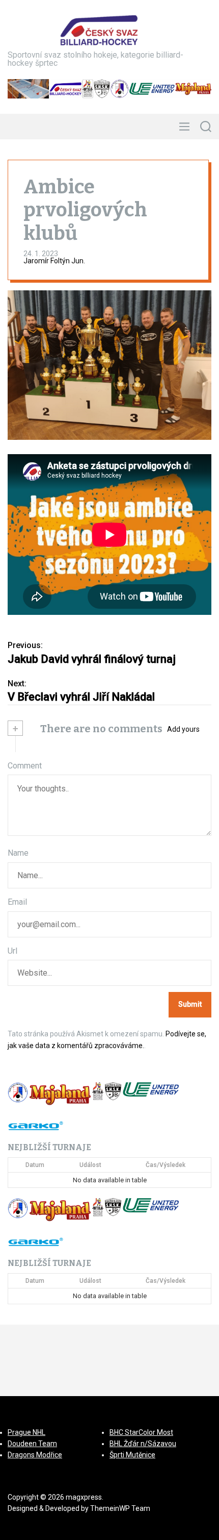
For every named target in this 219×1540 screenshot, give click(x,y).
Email (17, 902)
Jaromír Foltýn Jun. (54, 260)
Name (18, 853)
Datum (34, 1165)
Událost (90, 1165)
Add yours (183, 729)
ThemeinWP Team (120, 1508)
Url (12, 951)
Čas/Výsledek (165, 1165)
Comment (25, 766)
